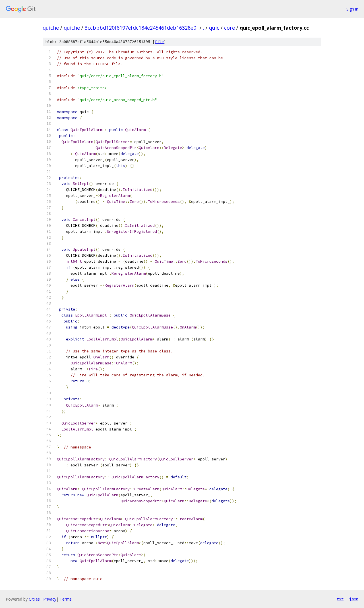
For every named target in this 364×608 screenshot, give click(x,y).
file (159, 41)
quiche (51, 27)
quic (214, 27)
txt (340, 598)
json (353, 598)
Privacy (49, 599)
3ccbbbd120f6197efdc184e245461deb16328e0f (141, 27)
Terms (66, 599)
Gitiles (34, 599)
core (229, 27)
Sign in (352, 9)
